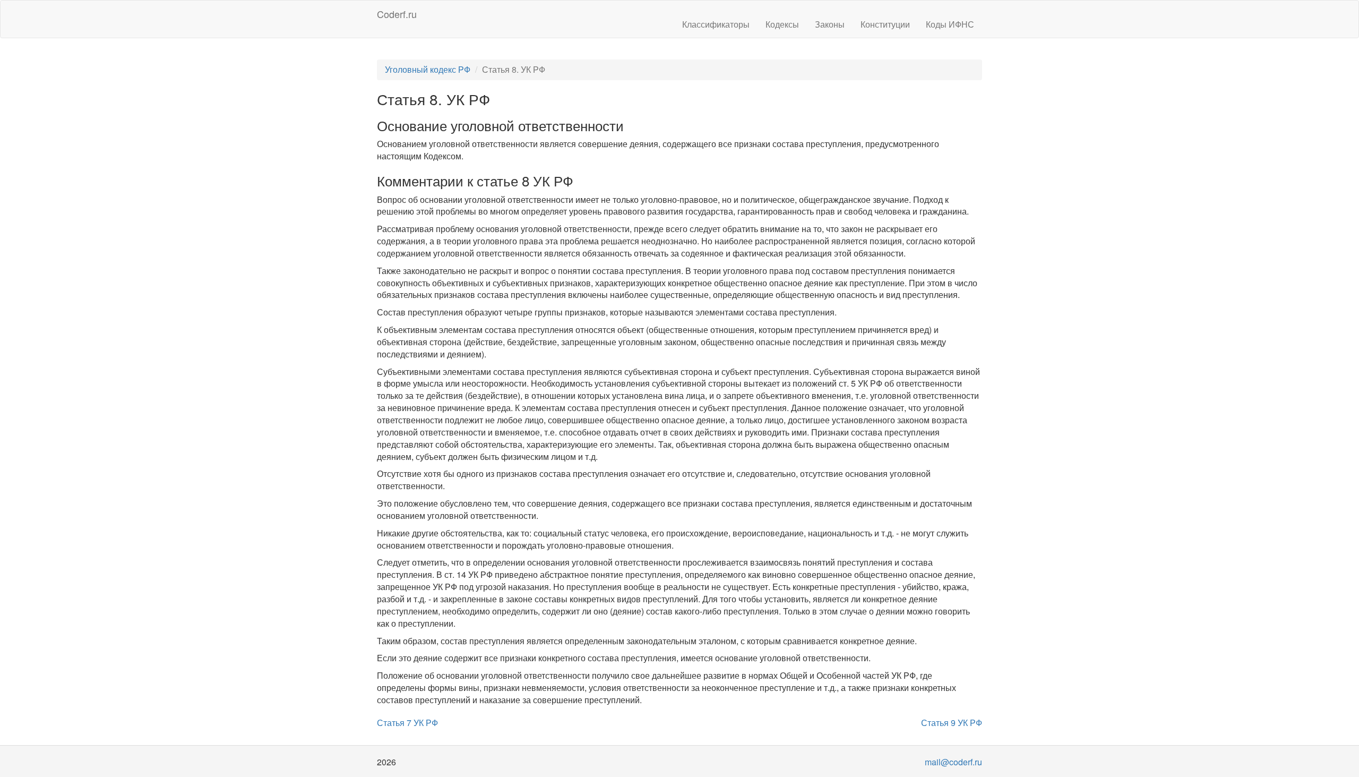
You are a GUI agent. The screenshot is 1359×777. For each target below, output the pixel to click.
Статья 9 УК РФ (951, 722)
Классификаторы (716, 24)
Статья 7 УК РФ (407, 722)
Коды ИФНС (950, 24)
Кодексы (782, 24)
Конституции (885, 24)
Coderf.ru (397, 14)
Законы (830, 24)
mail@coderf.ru (953, 762)
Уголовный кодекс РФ (427, 69)
